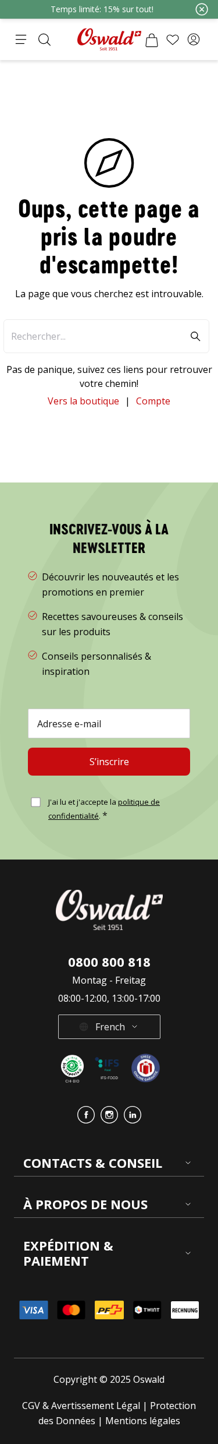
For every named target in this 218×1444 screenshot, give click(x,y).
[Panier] (151, 39)
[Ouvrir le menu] (21, 40)
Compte (153, 401)
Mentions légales (142, 1420)
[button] (193, 39)
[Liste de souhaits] (172, 39)
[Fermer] (202, 9)
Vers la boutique (83, 401)
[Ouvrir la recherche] (44, 40)
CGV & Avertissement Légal (81, 1405)
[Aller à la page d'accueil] (109, 39)
